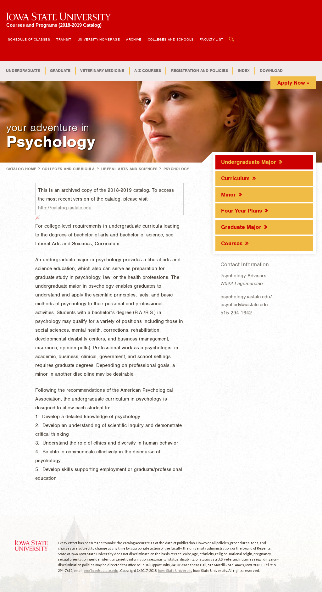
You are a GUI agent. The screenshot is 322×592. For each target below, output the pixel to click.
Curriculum (235, 178)
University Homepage (99, 39)
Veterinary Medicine (102, 70)
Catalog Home (21, 168)
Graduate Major (241, 227)
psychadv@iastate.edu (244, 305)
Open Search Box (232, 36)
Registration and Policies (199, 70)
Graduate (60, 70)
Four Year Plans (241, 210)
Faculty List (211, 39)
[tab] (264, 161)
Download (271, 70)
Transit (63, 39)
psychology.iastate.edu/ (246, 297)
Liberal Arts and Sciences (129, 168)
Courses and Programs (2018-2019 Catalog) (54, 25)
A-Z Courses (147, 70)
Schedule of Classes (29, 39)
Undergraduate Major (248, 161)
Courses (231, 243)
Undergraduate (23, 70)
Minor (228, 194)
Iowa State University (175, 570)
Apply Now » (293, 82)
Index (244, 70)
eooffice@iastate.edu (101, 570)
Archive (134, 39)
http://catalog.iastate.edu (65, 208)
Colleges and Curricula (68, 168)
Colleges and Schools (171, 39)
